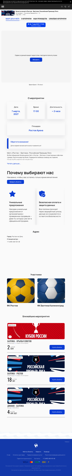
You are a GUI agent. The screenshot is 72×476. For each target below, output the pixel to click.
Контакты (37, 458)
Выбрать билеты (15, 182)
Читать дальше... (14, 163)
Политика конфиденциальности (55, 455)
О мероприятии (26, 19)
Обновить (36, 60)
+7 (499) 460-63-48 (13, 242)
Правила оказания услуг (34, 455)
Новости (38, 452)
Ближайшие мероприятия (57, 19)
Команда (46, 452)
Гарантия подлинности (24, 458)
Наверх (67, 442)
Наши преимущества (40, 19)
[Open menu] (2, 7)
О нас (8, 455)
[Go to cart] (69, 6)
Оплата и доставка (19, 455)
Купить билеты (57, 347)
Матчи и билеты (28, 452)
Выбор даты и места (12, 19)
